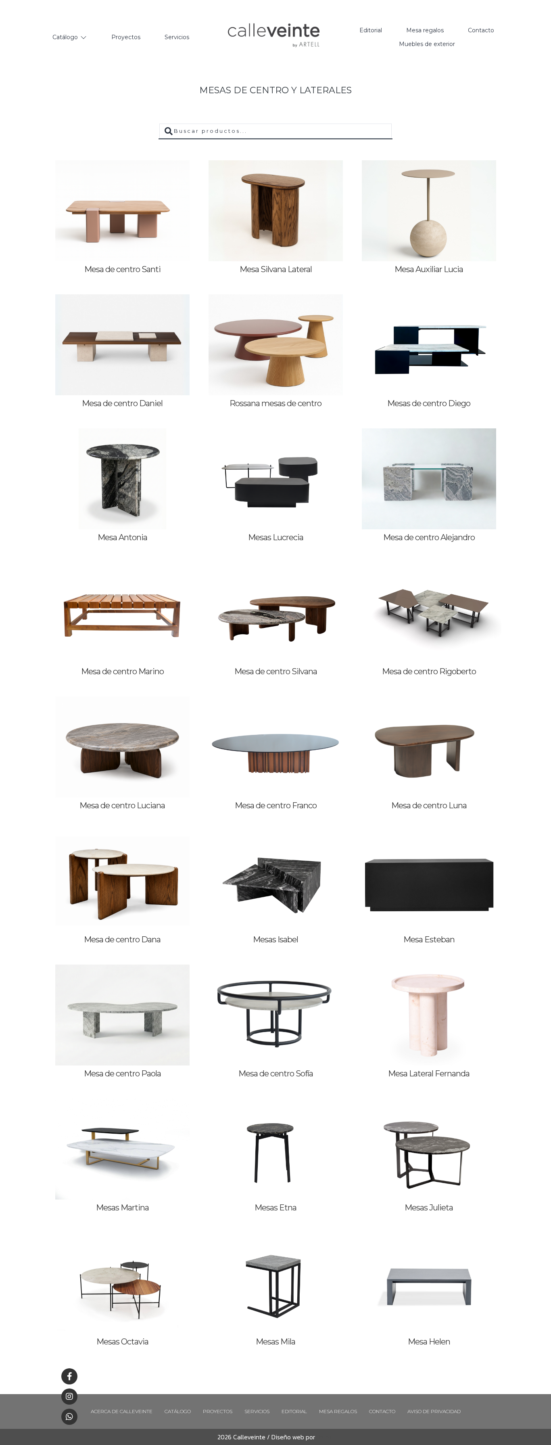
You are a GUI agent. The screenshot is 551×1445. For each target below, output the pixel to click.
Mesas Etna (275, 1207)
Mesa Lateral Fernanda (429, 1073)
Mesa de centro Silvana (275, 671)
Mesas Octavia (122, 1341)
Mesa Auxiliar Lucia (428, 269)
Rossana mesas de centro (275, 403)
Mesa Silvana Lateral (276, 269)
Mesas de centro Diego (428, 403)
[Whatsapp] (69, 1417)
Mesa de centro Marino (122, 671)
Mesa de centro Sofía (275, 1073)
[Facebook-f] (69, 1376)
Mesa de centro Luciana (122, 805)
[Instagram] (69, 1396)
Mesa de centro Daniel (122, 403)
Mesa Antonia (122, 537)
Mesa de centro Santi (122, 269)
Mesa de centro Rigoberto (429, 671)
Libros (323, 1437)
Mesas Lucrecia (275, 537)
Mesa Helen (429, 1341)
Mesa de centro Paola (122, 1073)
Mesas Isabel (275, 939)
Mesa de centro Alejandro (429, 537)
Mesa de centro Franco (276, 805)
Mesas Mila (275, 1341)
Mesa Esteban (429, 939)
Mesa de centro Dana (122, 939)
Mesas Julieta (429, 1207)
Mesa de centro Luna (429, 805)
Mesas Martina (122, 1207)
